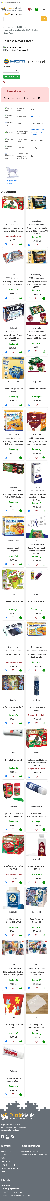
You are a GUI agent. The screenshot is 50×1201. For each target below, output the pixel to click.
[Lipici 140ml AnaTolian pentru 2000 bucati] (6, 829)
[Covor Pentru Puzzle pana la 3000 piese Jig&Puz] (29, 511)
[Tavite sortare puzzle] (29, 405)
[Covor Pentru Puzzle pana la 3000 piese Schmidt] (6, 352)
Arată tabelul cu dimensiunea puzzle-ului (37, 132)
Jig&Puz (36, 487)
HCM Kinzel (21, 27)
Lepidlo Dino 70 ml (13, 760)
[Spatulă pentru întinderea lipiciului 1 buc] (29, 1041)
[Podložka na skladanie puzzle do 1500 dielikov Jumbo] (29, 777)
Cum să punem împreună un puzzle (15, 1196)
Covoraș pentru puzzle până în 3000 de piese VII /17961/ (37, 231)
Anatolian (13, 487)
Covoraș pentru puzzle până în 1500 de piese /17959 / (37, 284)
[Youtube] (7, 1138)
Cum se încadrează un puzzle (13, 1192)
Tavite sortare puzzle (37, 389)
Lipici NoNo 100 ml (36, 601)
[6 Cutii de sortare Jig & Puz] (6, 723)
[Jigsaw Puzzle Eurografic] (6, 564)
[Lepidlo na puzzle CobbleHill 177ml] (6, 935)
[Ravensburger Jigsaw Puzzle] (6, 405)
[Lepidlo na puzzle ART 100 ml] (29, 882)
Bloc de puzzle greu (13, 654)
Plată (3, 1158)
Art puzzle (37, 328)
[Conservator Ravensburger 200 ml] (29, 829)
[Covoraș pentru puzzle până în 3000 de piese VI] (6, 298)
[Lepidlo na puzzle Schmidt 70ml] (6, 1094)
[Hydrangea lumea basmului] (29, 988)
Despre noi (5, 1161)
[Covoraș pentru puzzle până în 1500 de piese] (29, 457)
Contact (4, 1172)
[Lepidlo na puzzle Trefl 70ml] (6, 1041)
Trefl (13, 275)
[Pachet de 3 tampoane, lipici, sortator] (29, 670)
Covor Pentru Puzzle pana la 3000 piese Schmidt (13, 338)
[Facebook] (2, 1138)
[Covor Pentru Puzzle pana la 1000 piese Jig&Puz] (29, 565)
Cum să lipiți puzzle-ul (10, 1189)
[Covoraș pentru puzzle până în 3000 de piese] (6, 244)
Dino (13, 753)
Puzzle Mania (7, 27)
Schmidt (13, 328)
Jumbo (13, 221)
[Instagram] (12, 1138)
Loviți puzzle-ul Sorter (13, 601)
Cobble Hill (13, 912)
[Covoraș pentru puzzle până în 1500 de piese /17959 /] (29, 298)
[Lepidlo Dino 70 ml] (6, 776)
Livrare (3, 1154)
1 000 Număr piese (13, 968)
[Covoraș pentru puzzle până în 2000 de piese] (6, 457)
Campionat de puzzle (9, 1168)
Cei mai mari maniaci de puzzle (34, 1154)
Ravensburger (37, 221)
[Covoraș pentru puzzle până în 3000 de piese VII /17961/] (29, 245)
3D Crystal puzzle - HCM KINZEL (12, 182)
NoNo (36, 594)
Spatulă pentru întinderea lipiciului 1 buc (37, 1027)
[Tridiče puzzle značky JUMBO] (6, 882)
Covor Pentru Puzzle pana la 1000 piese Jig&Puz (37, 550)
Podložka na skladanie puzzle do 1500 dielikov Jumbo (36, 763)
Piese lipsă (5, 1185)
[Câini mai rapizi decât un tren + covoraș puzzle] (6, 988)
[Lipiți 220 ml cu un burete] (29, 723)
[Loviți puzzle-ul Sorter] (6, 617)
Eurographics (13, 434)
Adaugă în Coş (11, 77)
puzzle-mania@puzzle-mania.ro (14, 1127)
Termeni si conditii (8, 1165)
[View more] (13, 209)
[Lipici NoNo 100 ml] (29, 617)
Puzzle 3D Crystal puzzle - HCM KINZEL (21, 30)
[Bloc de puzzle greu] (6, 670)
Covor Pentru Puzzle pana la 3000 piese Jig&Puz (37, 497)
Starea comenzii (7, 1151)
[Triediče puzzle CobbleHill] (29, 935)
